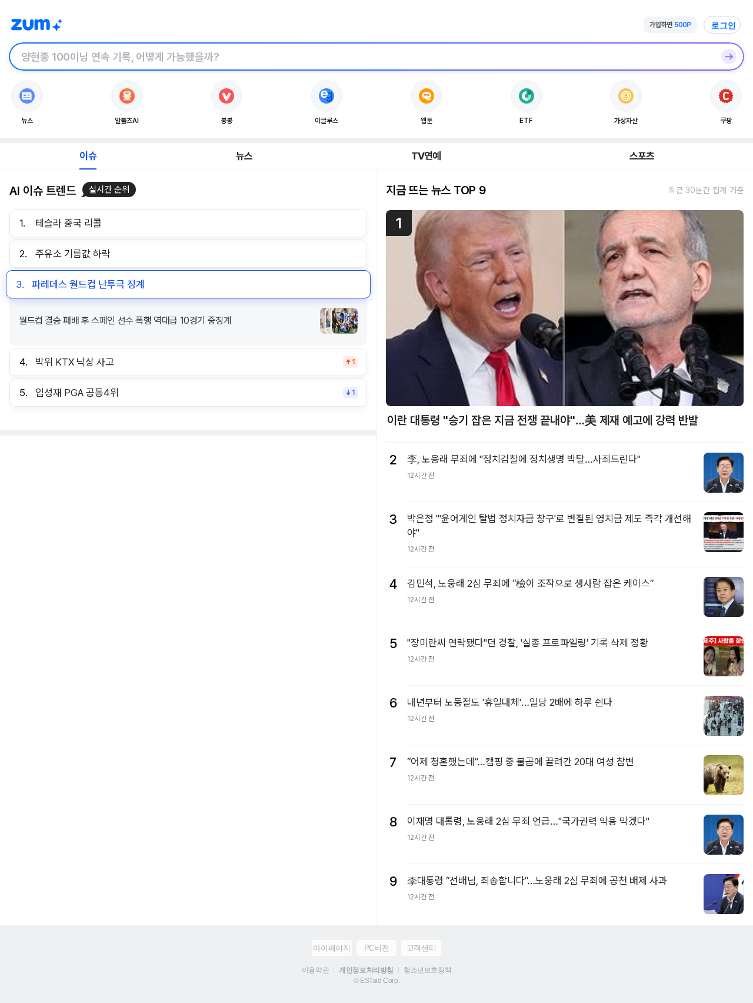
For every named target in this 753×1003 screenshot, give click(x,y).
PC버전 (376, 948)
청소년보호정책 (427, 970)
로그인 (723, 25)
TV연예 (426, 156)
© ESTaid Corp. (376, 981)
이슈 (87, 156)
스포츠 (642, 156)
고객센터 (421, 948)
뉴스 (244, 156)
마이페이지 (331, 948)
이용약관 (315, 970)
